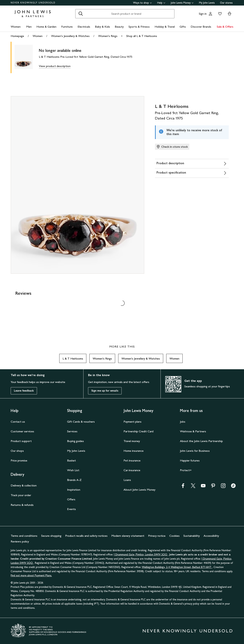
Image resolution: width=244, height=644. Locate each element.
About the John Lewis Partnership (201, 441)
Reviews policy (20, 541)
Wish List (73, 470)
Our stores (226, 2)
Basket (71, 460)
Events (71, 509)
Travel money (132, 441)
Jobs (182, 421)
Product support (21, 441)
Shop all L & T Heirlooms (141, 36)
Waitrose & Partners (193, 431)
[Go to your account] (210, 13)
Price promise (19, 460)
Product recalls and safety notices (86, 535)
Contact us (18, 421)
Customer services (22, 431)
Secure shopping (51, 535)
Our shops (17, 451)
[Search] (80, 13)
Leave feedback (24, 390)
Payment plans (132, 421)
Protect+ (186, 470)
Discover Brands (201, 26)
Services (72, 431)
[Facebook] (183, 487)
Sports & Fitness (139, 26)
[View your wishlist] (219, 13)
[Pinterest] (213, 487)
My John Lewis (207, 2)
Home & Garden (46, 26)
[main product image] (26, 57)
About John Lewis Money (139, 489)
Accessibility (211, 535)
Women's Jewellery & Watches (70, 36)
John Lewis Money (181, 2)
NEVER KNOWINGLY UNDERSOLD (33, 2)
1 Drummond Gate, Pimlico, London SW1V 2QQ (141, 554)
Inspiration (73, 489)
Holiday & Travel (165, 26)
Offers (71, 499)
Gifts (183, 26)
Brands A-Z (74, 480)
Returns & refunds (22, 505)
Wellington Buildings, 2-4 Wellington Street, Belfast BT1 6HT (177, 567)
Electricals (84, 26)
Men (29, 26)
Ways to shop (141, 2)
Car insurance (132, 470)
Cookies (174, 535)
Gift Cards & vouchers (81, 421)
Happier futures (190, 460)
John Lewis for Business (195, 451)
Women (16, 26)
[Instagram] (223, 487)
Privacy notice (156, 535)
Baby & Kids (102, 26)
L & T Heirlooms (73, 358)
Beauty (119, 26)
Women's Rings (107, 36)
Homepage (17, 36)
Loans (127, 480)
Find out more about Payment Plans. (31, 575)
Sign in (203, 13)
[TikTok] (233, 487)
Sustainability (191, 535)
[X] (193, 487)
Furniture (67, 26)
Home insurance (134, 451)
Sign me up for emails (104, 390)
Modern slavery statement (127, 535)
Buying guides (75, 441)
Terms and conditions (24, 535)
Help (159, 2)
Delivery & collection (24, 485)
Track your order (21, 495)
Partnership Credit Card (138, 431)
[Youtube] (203, 487)
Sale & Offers (225, 26)
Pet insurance (132, 460)
